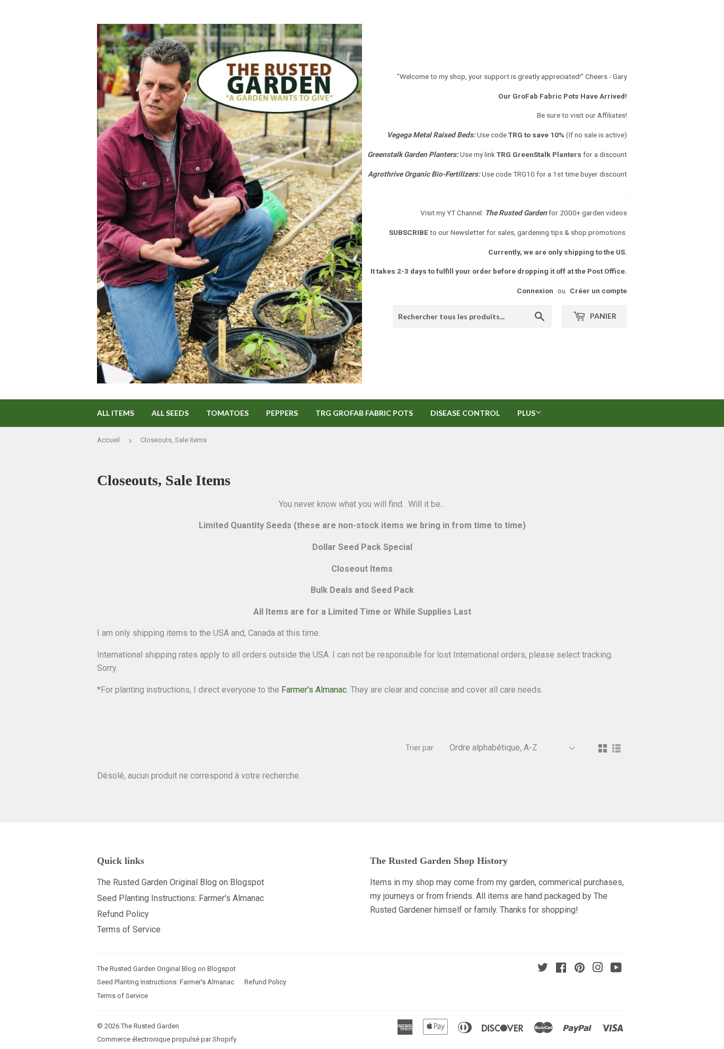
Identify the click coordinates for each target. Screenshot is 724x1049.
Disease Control (465, 412)
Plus (526, 412)
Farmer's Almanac (314, 690)
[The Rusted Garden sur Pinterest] (579, 969)
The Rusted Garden (150, 1026)
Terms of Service (129, 929)
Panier (602, 315)
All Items (115, 412)
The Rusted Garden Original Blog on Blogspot (180, 882)
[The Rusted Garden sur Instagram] (598, 969)
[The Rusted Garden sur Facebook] (561, 969)
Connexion (535, 290)
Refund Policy (123, 914)
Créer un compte (598, 290)
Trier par (419, 748)
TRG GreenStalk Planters (539, 154)
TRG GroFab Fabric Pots (364, 412)
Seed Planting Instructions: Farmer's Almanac (180, 898)
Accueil (108, 440)
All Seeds (170, 412)
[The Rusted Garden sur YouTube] (616, 969)
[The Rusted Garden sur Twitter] (542, 969)
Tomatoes (227, 412)
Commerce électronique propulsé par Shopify (166, 1039)
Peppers (282, 412)
